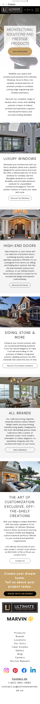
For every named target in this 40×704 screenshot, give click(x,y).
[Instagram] (6, 670)
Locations (20, 639)
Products (20, 632)
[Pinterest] (15, 670)
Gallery (20, 650)
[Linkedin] (33, 670)
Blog (20, 654)
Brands (20, 636)
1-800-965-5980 (19, 682)
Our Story (20, 643)
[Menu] (37, 10)
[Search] (32, 10)
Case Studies (20, 646)
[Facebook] (24, 670)
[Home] (3, 4)
